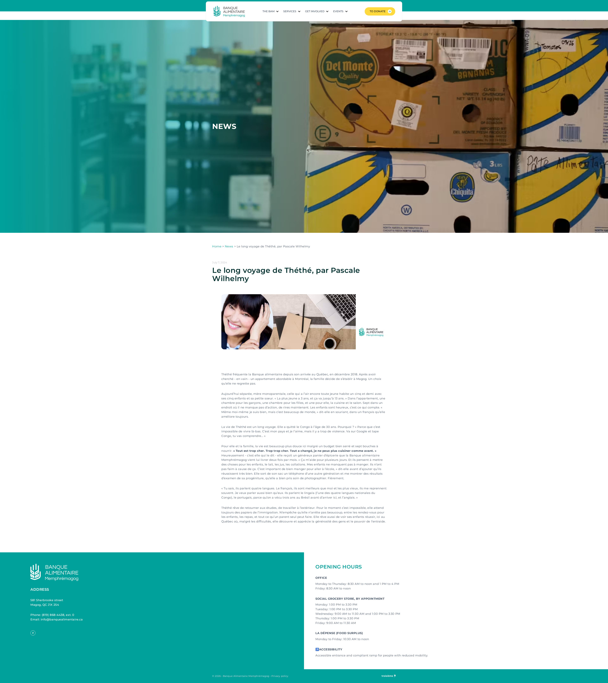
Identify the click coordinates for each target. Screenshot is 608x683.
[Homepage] (229, 11)
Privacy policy (279, 676)
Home (216, 246)
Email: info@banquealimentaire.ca (56, 619)
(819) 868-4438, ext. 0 (58, 615)
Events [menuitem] (338, 11)
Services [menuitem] (289, 11)
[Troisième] (389, 676)
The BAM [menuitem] (269, 11)
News (229, 246)
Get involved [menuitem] (314, 11)
